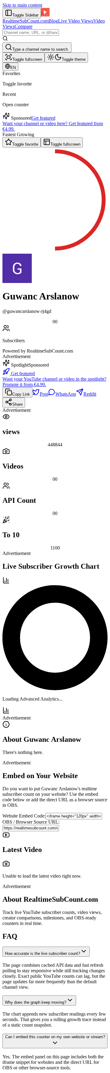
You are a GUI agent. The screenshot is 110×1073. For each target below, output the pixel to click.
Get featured (43, 118)
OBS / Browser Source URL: (31, 822)
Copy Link (21, 394)
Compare (23, 26)
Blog (53, 21)
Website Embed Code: (24, 815)
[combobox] (30, 32)
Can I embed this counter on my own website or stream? (55, 1037)
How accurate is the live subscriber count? (42, 953)
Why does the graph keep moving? (35, 1002)
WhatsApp (65, 394)
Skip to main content (22, 5)
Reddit (89, 394)
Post (44, 394)
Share (17, 404)
